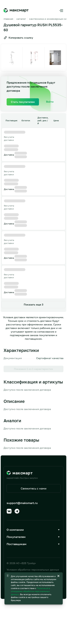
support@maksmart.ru (22, 503)
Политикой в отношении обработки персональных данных (30, 591)
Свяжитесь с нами (33, 488)
